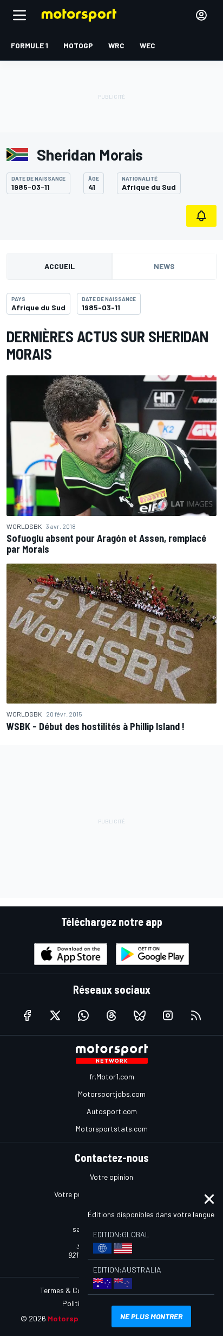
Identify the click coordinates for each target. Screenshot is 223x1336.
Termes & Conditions (74, 1290)
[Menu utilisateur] (201, 15)
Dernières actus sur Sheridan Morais (107, 345)
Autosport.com (112, 1111)
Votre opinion (111, 1176)
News (164, 266)
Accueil (59, 266)
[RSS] (196, 1015)
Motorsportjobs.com (112, 1093)
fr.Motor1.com (111, 1076)
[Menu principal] (19, 15)
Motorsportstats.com (112, 1128)
